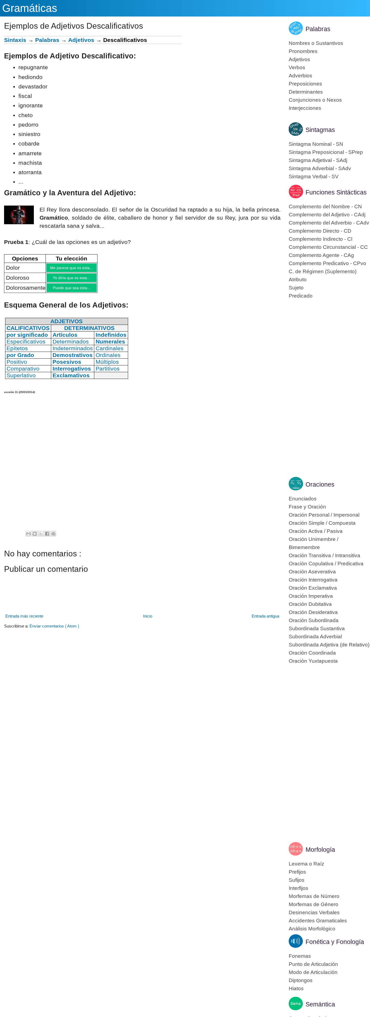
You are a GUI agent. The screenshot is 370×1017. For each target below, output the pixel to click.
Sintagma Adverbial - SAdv (320, 168)
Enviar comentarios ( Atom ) (54, 630)
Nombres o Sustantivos (316, 43)
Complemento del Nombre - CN (325, 206)
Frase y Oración (307, 507)
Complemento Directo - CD (320, 231)
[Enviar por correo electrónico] (28, 537)
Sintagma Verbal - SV (314, 176)
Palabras (47, 40)
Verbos (297, 67)
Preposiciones (305, 84)
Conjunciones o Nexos (315, 100)
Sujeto (296, 287)
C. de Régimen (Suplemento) (322, 271)
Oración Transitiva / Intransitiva (324, 555)
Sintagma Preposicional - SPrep (326, 152)
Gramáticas (29, 8)
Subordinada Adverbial (315, 636)
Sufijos (296, 880)
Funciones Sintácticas (336, 192)
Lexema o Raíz (306, 864)
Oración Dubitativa (310, 604)
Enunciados (303, 498)
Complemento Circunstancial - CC (328, 247)
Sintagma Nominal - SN (316, 144)
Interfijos (298, 888)
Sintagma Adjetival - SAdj (318, 160)
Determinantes (306, 92)
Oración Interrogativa (313, 580)
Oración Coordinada (312, 653)
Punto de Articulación (313, 964)
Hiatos (296, 988)
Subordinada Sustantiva (317, 628)
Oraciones (320, 484)
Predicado (301, 296)
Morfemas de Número (314, 896)
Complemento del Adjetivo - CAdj (327, 214)
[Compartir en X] (41, 537)
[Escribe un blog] (34, 537)
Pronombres (303, 51)
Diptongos (301, 980)
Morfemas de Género (313, 904)
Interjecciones (305, 108)
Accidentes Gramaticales (318, 920)
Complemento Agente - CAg (321, 255)
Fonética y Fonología (335, 941)
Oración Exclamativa (313, 588)
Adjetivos (81, 40)
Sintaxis (15, 40)
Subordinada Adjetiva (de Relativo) (329, 645)
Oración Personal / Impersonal (324, 515)
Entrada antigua (265, 620)
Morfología (320, 849)
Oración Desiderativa (313, 612)
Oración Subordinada (314, 620)
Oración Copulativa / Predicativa (326, 563)
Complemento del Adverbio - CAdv (329, 223)
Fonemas (300, 956)
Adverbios (300, 75)
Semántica (320, 1004)
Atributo (298, 279)
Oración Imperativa (311, 596)
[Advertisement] (231, 74)
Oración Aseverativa (312, 571)
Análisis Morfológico (312, 929)
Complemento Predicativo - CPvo (327, 263)
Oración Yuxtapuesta (313, 661)
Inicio (147, 620)
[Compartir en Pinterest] (53, 537)
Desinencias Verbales (314, 912)
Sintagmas (320, 129)
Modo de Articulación (313, 972)
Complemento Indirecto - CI (320, 239)
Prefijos (297, 872)
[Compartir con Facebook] (47, 537)
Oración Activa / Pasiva (316, 531)
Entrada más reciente (24, 620)
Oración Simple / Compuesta (322, 523)
